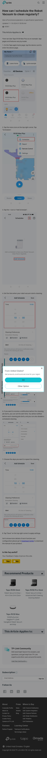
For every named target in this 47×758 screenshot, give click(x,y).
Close (42, 368)
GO (23, 380)
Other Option (23, 386)
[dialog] (23, 379)
